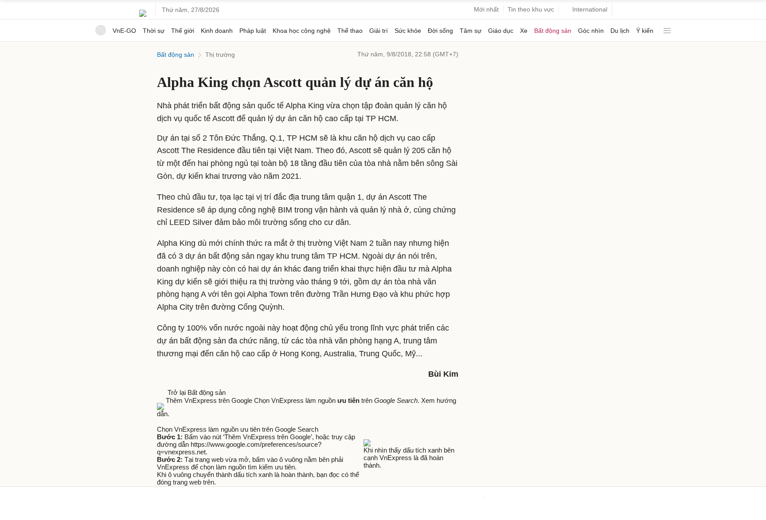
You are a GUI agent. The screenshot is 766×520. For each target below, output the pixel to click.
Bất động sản (552, 30)
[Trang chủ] (100, 30)
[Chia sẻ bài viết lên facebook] (161, 421)
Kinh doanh (217, 30)
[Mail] (170, 421)
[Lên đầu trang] (3, 516)
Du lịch (619, 30)
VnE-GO (124, 30)
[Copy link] (178, 421)
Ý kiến (644, 30)
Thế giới (182, 30)
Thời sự (153, 30)
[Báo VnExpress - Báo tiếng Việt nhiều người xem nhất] (142, 10)
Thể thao (350, 30)
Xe (524, 30)
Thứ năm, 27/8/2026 (190, 9)
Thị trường (220, 54)
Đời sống (440, 30)
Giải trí (378, 30)
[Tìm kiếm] (622, 10)
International (589, 9)
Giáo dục (500, 30)
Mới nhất (486, 9)
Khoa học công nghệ (302, 30)
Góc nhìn (591, 30)
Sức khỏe (408, 30)
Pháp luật (252, 30)
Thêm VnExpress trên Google (209, 400)
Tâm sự (470, 30)
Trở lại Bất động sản (195, 392)
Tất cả (665, 27)
